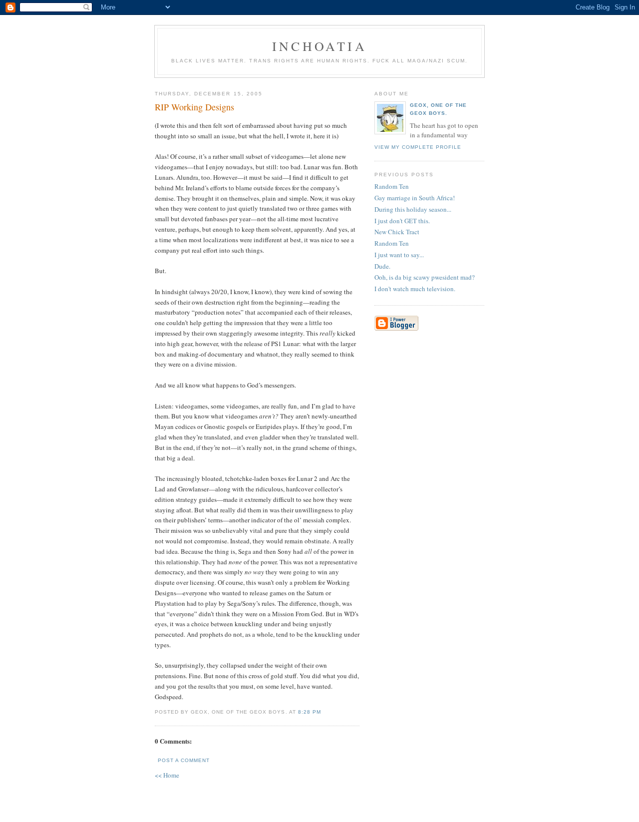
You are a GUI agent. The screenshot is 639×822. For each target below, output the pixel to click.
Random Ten (391, 186)
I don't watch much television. (414, 288)
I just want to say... (399, 254)
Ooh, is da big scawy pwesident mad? (424, 277)
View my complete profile (417, 147)
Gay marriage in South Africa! (414, 197)
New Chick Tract (396, 231)
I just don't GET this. (402, 220)
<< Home (167, 775)
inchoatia (319, 45)
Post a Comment (184, 760)
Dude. (382, 266)
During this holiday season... (412, 209)
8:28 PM (309, 712)
